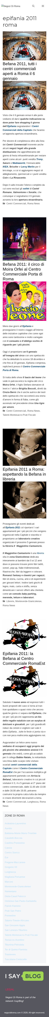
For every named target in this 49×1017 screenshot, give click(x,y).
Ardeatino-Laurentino (15, 823)
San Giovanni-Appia (15, 925)
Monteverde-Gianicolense (28, 601)
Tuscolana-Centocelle (16, 959)
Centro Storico (12, 852)
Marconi (9, 881)
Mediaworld (19, 163)
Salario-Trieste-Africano (17, 920)
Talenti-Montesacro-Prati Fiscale (19, 415)
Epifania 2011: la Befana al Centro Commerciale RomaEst (24, 658)
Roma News (33, 203)
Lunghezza (32, 801)
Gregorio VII (11, 867)
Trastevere (10, 954)
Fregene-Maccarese (15, 862)
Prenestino (10, 915)
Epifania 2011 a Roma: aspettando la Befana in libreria (24, 474)
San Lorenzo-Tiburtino (16, 930)
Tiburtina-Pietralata (14, 944)
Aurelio (8, 828)
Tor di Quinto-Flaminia (16, 949)
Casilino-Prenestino (15, 843)
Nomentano (10, 891)
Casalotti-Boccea (13, 838)
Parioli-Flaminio (13, 906)
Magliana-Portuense (15, 877)
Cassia (8, 848)
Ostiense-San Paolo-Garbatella (20, 901)
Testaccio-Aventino (14, 940)
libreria (40, 553)
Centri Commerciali (16, 203)
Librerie (10, 601)
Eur (6, 857)
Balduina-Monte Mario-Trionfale (20, 833)
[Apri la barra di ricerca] (33, 6)
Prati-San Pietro (13, 911)
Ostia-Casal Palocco (15, 896)
